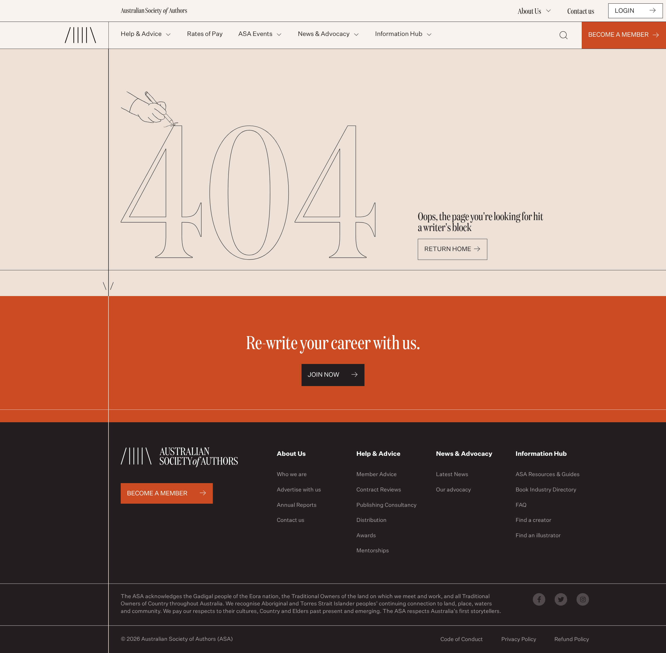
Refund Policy (571, 639)
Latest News (452, 474)
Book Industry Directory (546, 490)
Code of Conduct (461, 639)
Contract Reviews (378, 490)
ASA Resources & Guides (548, 474)
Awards (366, 536)
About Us (529, 11)
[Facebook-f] (539, 599)
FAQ (521, 505)
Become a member (618, 35)
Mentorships (372, 551)
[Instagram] (583, 599)
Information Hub (398, 34)
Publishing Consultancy (386, 505)
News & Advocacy (324, 34)
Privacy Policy (518, 639)
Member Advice (376, 474)
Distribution (371, 520)
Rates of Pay (205, 34)
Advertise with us (299, 490)
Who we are (292, 474)
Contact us (580, 11)
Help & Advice (141, 34)
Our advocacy (453, 490)
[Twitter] (561, 599)
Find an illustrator (538, 536)
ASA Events (255, 34)
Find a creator (533, 520)
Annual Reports (297, 505)
